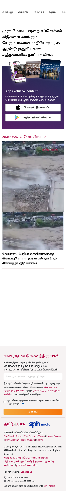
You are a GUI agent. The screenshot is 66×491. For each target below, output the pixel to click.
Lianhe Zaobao (54, 436)
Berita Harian (12, 440)
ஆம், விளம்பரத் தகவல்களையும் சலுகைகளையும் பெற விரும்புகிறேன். (33, 402)
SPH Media (49, 486)
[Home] (39, 424)
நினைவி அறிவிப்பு (27, 465)
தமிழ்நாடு (23, 12)
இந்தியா (39, 12)
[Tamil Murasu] (15, 424)
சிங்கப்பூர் (7, 12)
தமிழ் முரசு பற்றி (12, 458)
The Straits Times (13, 436)
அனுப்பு (33, 412)
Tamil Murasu (28, 440)
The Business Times (34, 436)
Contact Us (26, 472)
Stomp (39, 440)
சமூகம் (53, 12)
